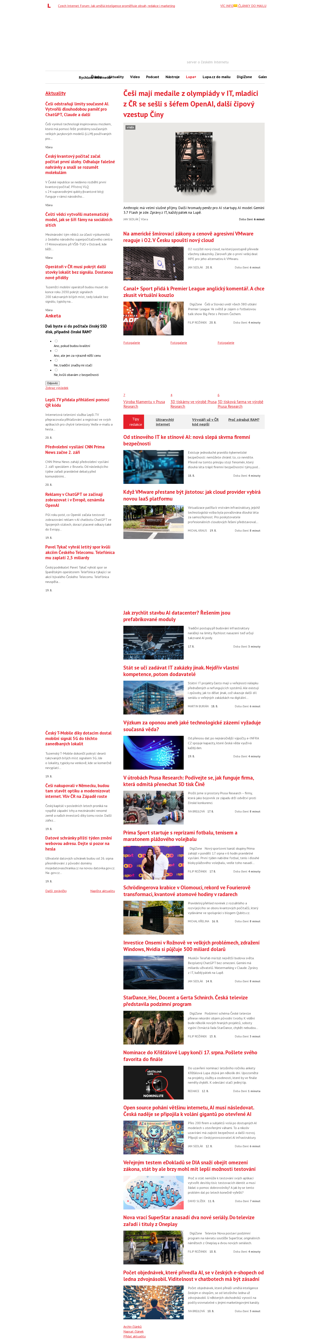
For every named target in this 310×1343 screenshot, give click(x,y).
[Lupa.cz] (50, 6)
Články (96, 76)
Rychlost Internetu (83, 77)
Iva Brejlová (196, 811)
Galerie (264, 76)
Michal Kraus (197, 530)
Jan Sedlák (131, 219)
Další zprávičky (56, 891)
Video (135, 76)
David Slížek (196, 1201)
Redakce (193, 1091)
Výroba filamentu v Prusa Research (144, 404)
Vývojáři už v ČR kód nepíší (205, 422)
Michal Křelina (198, 921)
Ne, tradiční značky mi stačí (73, 365)
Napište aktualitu (102, 891)
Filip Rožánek (197, 322)
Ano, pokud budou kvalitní (72, 346)
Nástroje (173, 76)
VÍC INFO (226, 6)
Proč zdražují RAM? (243, 419)
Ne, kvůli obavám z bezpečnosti (76, 375)
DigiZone (244, 76)
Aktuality (116, 76)
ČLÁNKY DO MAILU (251, 6)
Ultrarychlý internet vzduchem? (165, 424)
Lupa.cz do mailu (216, 76)
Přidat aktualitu (134, 1336)
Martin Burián (198, 706)
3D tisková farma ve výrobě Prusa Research (240, 404)
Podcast (152, 76)
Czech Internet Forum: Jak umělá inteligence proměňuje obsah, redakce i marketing (116, 6)
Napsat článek (133, 1331)
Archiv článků (132, 1326)
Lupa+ (191, 76)
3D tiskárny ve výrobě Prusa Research (193, 404)
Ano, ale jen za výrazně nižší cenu (77, 355)
